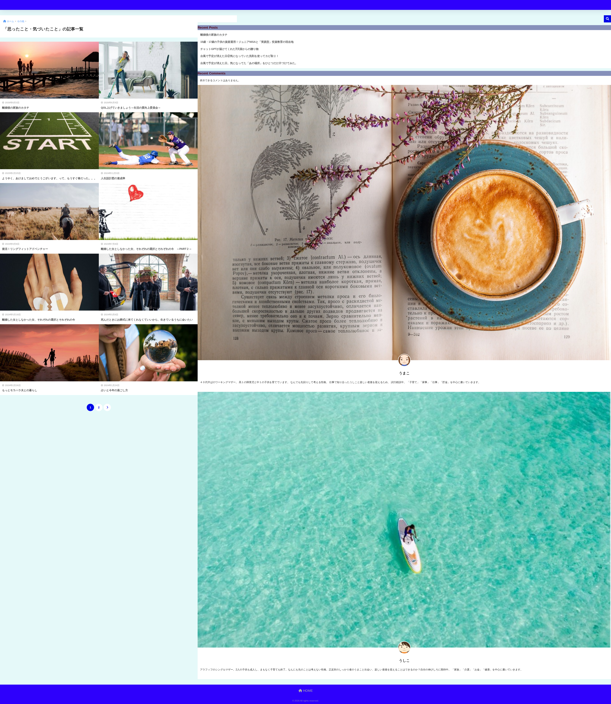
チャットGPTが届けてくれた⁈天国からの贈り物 (229, 49)
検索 (607, 18)
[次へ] (107, 407)
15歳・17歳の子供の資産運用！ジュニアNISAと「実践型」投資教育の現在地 (247, 41)
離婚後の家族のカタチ (213, 34)
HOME (307, 690)
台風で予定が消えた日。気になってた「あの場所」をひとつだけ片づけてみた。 (249, 63)
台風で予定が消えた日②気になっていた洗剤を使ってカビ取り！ (239, 56)
